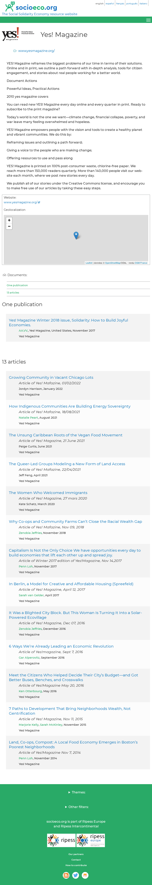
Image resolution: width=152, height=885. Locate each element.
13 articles (13, 292)
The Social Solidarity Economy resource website (39, 14)
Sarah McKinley (51, 725)
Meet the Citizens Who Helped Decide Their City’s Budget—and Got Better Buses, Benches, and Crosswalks (73, 677)
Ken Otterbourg (30, 691)
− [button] (9, 226)
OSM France (141, 262)
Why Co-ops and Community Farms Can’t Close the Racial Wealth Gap (75, 521)
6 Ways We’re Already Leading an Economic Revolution (61, 646)
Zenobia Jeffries (30, 533)
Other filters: (78, 807)
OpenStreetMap (112, 262)
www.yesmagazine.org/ (36, 51)
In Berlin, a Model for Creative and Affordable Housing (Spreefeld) (71, 583)
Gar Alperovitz (29, 657)
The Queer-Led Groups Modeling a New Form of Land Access (67, 463)
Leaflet (89, 262)
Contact (76, 859)
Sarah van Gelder (31, 595)
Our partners (76, 854)
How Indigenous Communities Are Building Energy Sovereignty (69, 406)
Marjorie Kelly (29, 725)
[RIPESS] (61, 840)
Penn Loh (26, 566)
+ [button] (9, 220)
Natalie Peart (28, 417)
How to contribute (76, 865)
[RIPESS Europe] (90, 840)
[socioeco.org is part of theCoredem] (85, 875)
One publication (17, 285)
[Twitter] (75, 875)
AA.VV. (23, 330)
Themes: (79, 792)
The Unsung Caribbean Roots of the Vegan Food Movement (66, 435)
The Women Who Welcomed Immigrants (48, 492)
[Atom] (66, 875)
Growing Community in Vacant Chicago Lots (51, 377)
